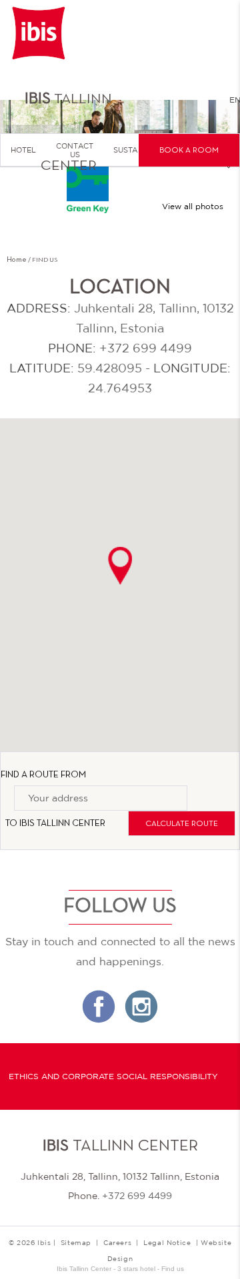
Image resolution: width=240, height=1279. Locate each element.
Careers (117, 1242)
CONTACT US (74, 150)
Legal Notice (167, 1242)
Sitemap (76, 1242)
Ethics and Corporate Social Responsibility (113, 1076)
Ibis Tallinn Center (62, 823)
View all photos (192, 206)
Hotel (23, 150)
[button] (120, 566)
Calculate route (181, 824)
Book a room (189, 150)
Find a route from (43, 775)
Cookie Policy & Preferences (114, 1209)
